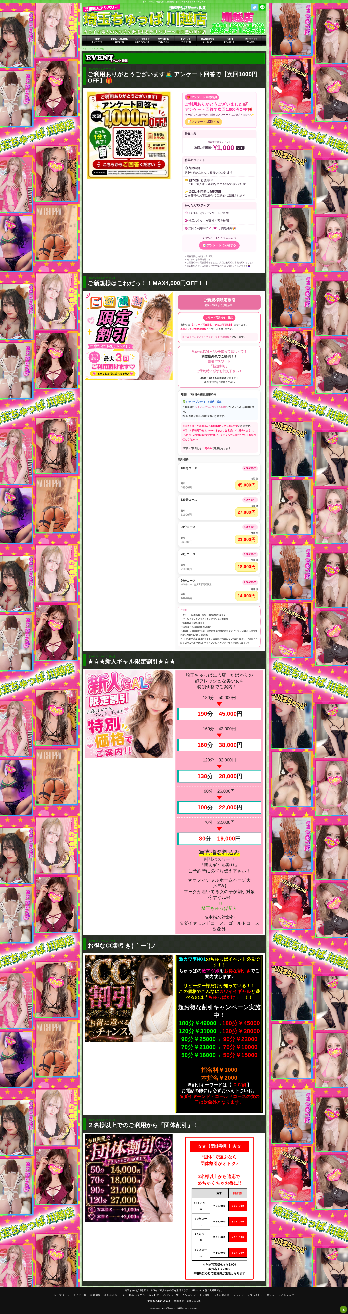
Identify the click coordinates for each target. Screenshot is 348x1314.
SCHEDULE (142, 40)
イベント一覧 (98, 49)
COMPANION (119, 40)
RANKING (207, 40)
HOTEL (229, 40)
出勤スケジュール (115, 1295)
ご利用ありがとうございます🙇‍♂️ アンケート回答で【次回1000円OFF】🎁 (173, 77)
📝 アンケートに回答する (203, 121)
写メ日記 (154, 1295)
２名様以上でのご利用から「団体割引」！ (143, 1125)
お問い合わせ (255, 1295)
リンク (271, 1295)
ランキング (189, 1295)
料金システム (137, 1295)
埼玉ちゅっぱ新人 (219, 908)
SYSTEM (163, 40)
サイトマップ (286, 1295)
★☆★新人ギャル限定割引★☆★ (131, 661)
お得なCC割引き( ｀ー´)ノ (122, 945)
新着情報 (95, 1295)
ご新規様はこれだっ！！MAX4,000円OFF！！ (148, 283)
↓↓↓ (219, 902)
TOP (97, 40)
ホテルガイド (221, 1295)
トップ (85, 49)
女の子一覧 (80, 1295)
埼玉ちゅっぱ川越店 (173, 1308)
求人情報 (204, 1295)
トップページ (62, 1295)
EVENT (185, 40)
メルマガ (238, 1295)
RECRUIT (251, 40)
